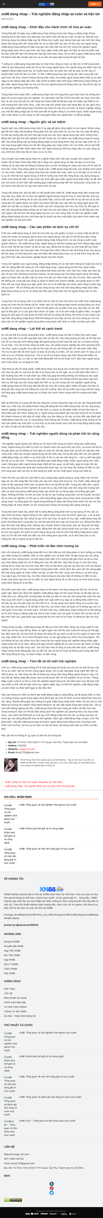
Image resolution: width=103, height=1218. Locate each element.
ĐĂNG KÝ (95, 4)
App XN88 (9, 959)
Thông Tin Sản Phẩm (15, 1011)
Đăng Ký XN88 (11, 941)
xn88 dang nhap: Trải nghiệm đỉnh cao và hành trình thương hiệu (40, 786)
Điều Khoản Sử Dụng (15, 998)
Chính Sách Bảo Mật (15, 1002)
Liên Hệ (8, 993)
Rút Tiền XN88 (12, 955)
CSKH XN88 (10, 968)
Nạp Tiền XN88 (12, 950)
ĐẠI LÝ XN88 (11, 964)
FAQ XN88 (9, 973)
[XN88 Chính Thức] (46, 4)
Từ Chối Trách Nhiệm (15, 1007)
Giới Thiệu (9, 988)
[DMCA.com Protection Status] (13, 1201)
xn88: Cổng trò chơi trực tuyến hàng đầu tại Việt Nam (33, 782)
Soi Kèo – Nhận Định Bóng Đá (20, 1016)
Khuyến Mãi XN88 (13, 946)
